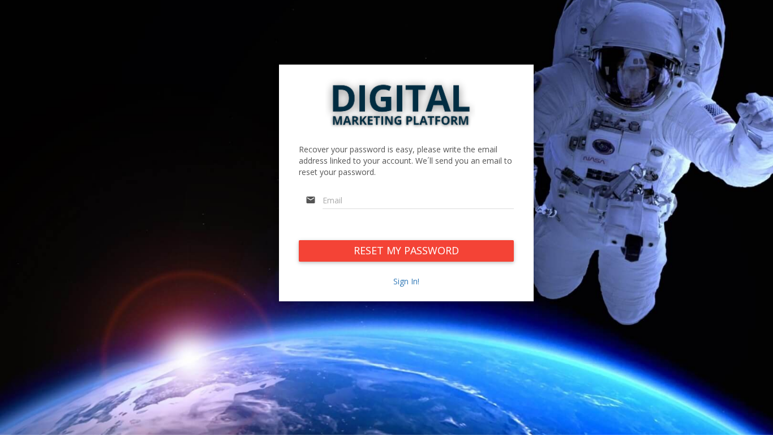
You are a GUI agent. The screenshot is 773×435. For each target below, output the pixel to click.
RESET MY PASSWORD (406, 250)
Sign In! (406, 281)
